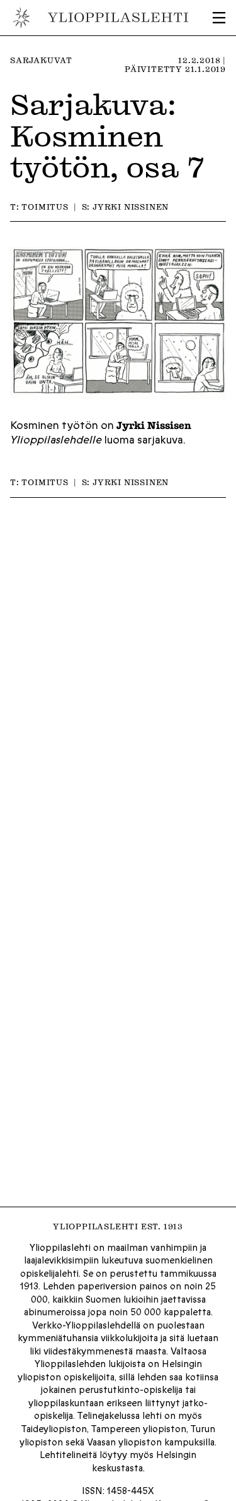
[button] (219, 17)
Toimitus (44, 207)
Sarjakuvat (41, 60)
